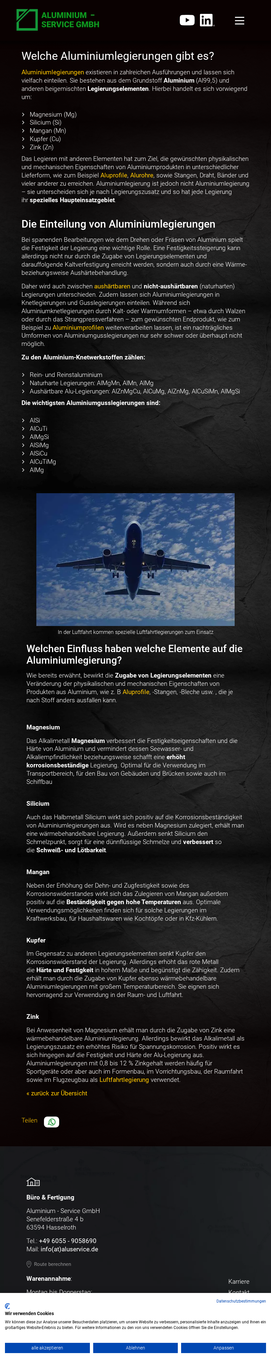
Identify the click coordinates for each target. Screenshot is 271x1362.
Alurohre (141, 175)
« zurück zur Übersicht (56, 1093)
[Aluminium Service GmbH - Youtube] (187, 20)
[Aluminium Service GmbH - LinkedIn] (207, 20)
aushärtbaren (112, 286)
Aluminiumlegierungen (52, 72)
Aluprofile (113, 175)
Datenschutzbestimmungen (241, 1301)
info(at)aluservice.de (69, 1249)
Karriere (239, 1281)
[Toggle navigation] (240, 21)
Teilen (29, 1120)
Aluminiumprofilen (78, 327)
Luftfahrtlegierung (124, 1080)
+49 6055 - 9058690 (68, 1241)
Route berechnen (52, 1264)
